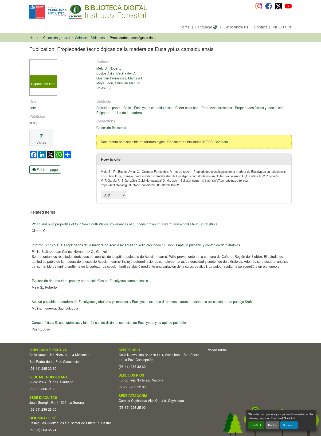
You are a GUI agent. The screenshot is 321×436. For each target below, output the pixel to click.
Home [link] (33, 37)
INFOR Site (282, 27)
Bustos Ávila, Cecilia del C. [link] (116, 73)
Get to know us (235, 27)
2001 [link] (33, 108)
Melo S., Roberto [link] (108, 68)
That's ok (256, 425)
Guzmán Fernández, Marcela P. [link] (120, 78)
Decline (272, 425)
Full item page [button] (47, 169)
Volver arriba (217, 349)
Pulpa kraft (104, 112)
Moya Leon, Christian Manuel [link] (118, 83)
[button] (67, 12)
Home (185, 27)
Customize (289, 425)
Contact (260, 27)
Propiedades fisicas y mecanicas (259, 107)
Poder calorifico (187, 107)
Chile (127, 107)
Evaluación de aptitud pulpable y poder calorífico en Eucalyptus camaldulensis (90, 280)
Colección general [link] (56, 37)
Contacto (221, 141)
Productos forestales (217, 107)
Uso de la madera (128, 112)
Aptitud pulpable (108, 107)
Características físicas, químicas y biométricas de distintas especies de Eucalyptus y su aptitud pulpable (109, 322)
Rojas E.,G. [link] (104, 88)
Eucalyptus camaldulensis (153, 107)
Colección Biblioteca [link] (90, 37)
